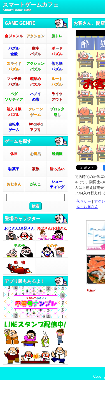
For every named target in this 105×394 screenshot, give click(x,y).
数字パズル (35, 51)
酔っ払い (57, 169)
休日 (14, 153)
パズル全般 (13, 51)
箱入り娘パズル (14, 112)
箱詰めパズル (35, 81)
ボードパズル (57, 51)
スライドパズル (14, 66)
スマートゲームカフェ (31, 6)
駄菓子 (13, 169)
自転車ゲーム (13, 127)
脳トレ (57, 36)
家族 (35, 169)
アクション (35, 36)
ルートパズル (57, 81)
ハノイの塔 (35, 96)
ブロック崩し (57, 112)
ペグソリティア (14, 96)
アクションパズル (35, 66)
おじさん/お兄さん (19, 228)
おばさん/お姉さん (52, 228)
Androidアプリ (36, 127)
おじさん (14, 184)
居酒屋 (57, 153)
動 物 (19, 262)
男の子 (19, 245)
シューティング (57, 184)
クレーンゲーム (35, 112)
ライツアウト (57, 96)
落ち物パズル (57, 66)
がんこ (35, 184)
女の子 (51, 245)
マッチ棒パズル (14, 81)
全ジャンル (14, 36)
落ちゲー (83, 201)
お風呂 (35, 153)
